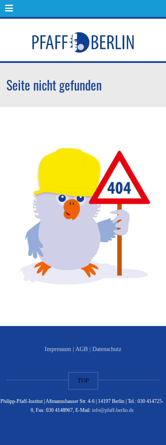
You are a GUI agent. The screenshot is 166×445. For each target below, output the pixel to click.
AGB (81, 349)
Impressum (58, 349)
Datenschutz (106, 349)
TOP (83, 380)
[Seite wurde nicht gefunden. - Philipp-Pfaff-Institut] (83, 40)
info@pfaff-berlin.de (113, 410)
